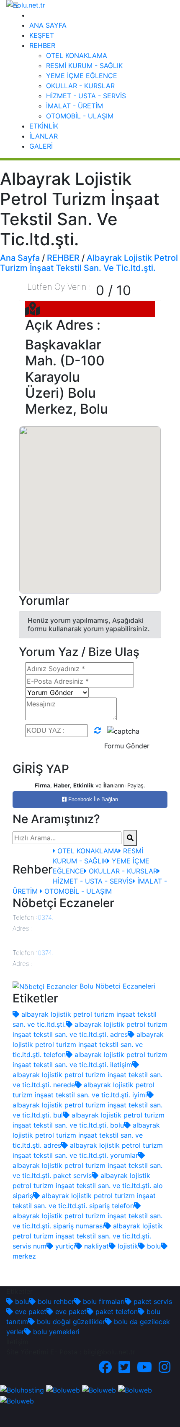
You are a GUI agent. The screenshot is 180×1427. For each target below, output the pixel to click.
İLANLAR (43, 136)
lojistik (127, 1246)
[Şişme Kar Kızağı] (135, 1389)
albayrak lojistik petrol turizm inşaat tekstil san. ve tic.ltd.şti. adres (86, 1135)
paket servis (151, 1301)
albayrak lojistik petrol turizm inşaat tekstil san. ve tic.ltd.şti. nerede (87, 1079)
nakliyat (95, 1246)
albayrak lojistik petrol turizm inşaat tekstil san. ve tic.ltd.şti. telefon (88, 1044)
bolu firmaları (103, 1301)
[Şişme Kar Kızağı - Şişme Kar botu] (17, 1400)
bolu (153, 1246)
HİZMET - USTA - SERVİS (86, 96)
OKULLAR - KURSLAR (80, 85)
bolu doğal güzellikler (70, 1321)
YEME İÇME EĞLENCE (81, 75)
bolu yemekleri (55, 1331)
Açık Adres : (62, 325)
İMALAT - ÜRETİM (74, 106)
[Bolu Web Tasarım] (63, 1389)
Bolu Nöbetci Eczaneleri (116, 986)
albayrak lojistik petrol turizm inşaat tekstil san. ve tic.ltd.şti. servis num (88, 1236)
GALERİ (41, 146)
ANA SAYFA (48, 25)
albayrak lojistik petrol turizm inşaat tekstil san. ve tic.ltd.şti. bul (87, 1110)
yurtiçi (64, 1246)
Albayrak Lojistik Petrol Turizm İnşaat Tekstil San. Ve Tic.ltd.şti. (89, 263)
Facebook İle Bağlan (92, 799)
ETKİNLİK (43, 126)
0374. (45, 917)
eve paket (29, 1311)
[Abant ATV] (99, 1389)
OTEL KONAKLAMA (76, 55)
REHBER (42, 45)
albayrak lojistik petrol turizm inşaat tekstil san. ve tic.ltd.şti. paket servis (87, 1170)
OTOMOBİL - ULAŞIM (79, 116)
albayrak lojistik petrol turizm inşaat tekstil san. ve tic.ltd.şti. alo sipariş (88, 1185)
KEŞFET (41, 35)
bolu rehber (55, 1301)
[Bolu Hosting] (22, 1389)
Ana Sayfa (20, 258)
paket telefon (115, 1311)
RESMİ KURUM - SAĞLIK (84, 65)
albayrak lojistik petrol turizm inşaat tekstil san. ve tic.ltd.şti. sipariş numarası (87, 1221)
